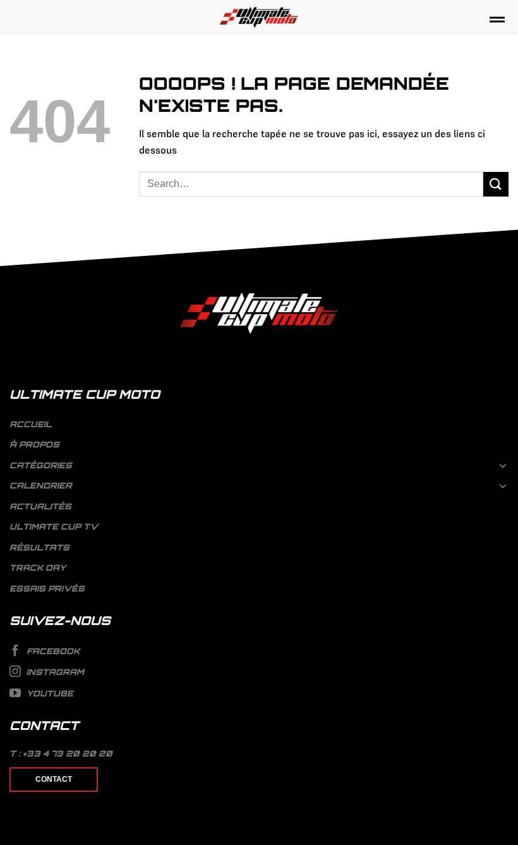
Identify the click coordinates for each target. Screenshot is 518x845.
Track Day (37, 567)
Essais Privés (47, 588)
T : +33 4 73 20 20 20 (60, 753)
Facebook (52, 651)
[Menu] (497, 20)
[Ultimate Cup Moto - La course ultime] (259, 17)
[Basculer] (503, 465)
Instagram (54, 672)
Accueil (30, 424)
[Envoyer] (496, 184)
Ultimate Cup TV (53, 526)
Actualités (40, 506)
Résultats (39, 547)
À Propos (34, 444)
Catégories (40, 465)
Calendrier (40, 485)
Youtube (48, 693)
